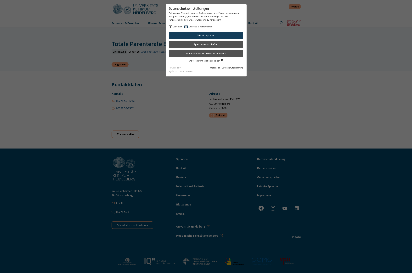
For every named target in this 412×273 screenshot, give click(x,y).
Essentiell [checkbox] (177, 26)
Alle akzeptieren (206, 35)
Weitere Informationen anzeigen (205, 60)
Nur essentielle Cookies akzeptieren (206, 53)
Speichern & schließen (206, 44)
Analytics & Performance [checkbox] (200, 26)
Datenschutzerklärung (232, 67)
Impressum (215, 67)
